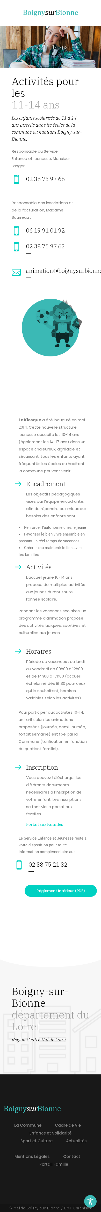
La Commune (27, 1125)
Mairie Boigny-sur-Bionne (36, 1208)
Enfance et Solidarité (50, 1133)
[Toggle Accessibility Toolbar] (90, 1201)
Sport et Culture (36, 1141)
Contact (71, 1156)
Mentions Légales (32, 1156)
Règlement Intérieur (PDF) (61, 890)
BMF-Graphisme (78, 1208)
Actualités (76, 1141)
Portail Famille (53, 1164)
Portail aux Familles (44, 824)
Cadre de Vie (68, 1125)
